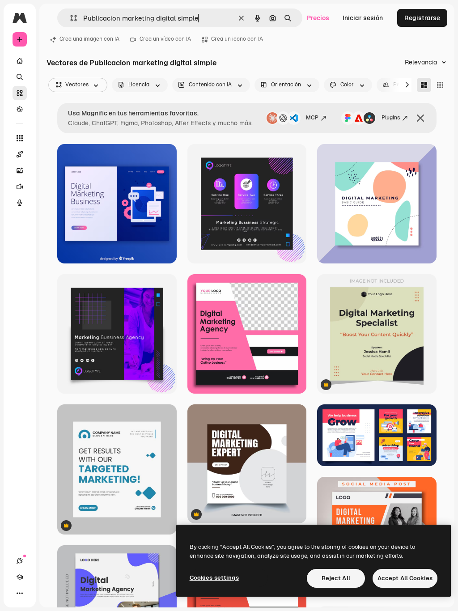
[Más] (20, 593)
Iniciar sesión (363, 18)
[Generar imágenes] (20, 170)
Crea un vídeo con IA (165, 38)
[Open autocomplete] (70, 18)
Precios (318, 18)
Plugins (391, 117)
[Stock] (20, 93)
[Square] (440, 85)
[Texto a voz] (20, 202)
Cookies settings (214, 577)
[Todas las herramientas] (20, 138)
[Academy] (20, 577)
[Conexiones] (20, 561)
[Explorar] (20, 109)
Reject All (336, 578)
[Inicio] (20, 61)
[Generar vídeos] (20, 186)
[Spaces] (20, 154)
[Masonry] (424, 85)
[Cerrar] (420, 118)
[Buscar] (20, 77)
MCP (312, 117)
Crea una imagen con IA (89, 38)
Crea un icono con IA (237, 38)
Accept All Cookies (405, 578)
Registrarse (422, 18)
